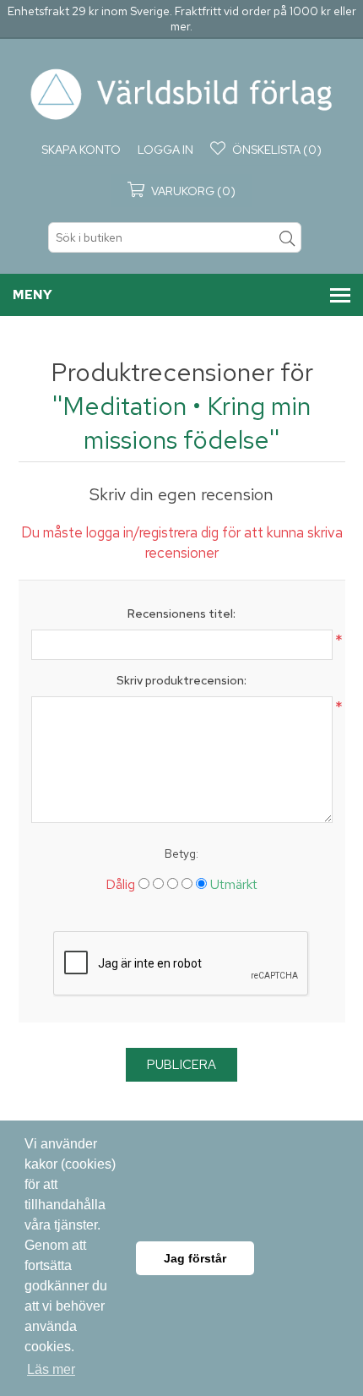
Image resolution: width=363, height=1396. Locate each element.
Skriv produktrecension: (181, 680)
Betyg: (181, 853)
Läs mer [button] (51, 1369)
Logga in (165, 149)
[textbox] (174, 237)
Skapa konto (81, 149)
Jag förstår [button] (195, 1258)
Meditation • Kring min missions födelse (186, 422)
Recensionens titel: (181, 613)
